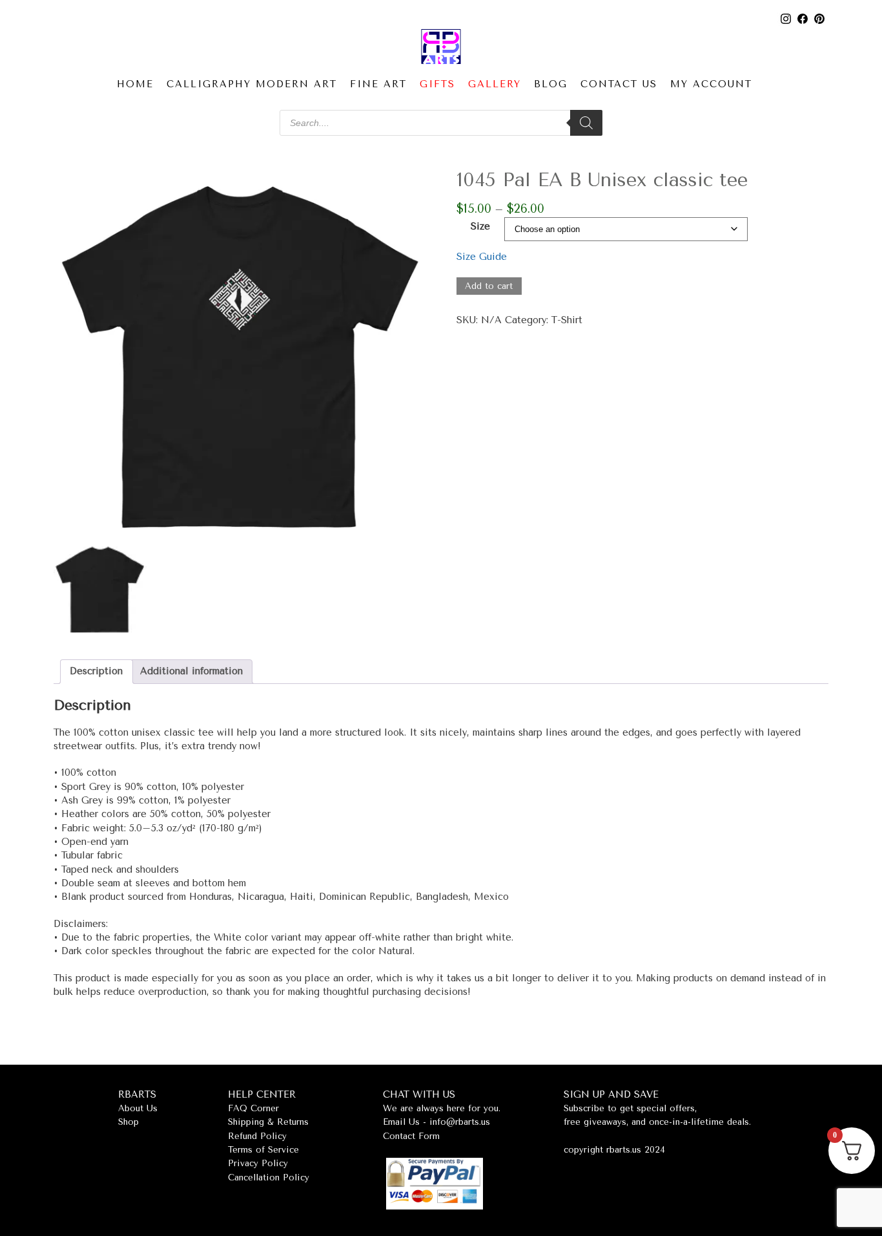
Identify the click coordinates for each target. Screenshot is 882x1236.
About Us (138, 1108)
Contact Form (411, 1136)
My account (711, 84)
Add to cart (489, 286)
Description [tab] (96, 671)
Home (135, 84)
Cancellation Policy (268, 1177)
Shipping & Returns (268, 1122)
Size (480, 226)
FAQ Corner (253, 1108)
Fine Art (378, 84)
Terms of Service (263, 1150)
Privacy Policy (258, 1163)
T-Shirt (566, 320)
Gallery (494, 84)
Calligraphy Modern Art (252, 84)
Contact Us (618, 84)
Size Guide (481, 256)
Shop (128, 1122)
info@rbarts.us (459, 1122)
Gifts (437, 84)
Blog (551, 84)
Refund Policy (257, 1136)
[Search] (586, 123)
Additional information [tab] (191, 671)
